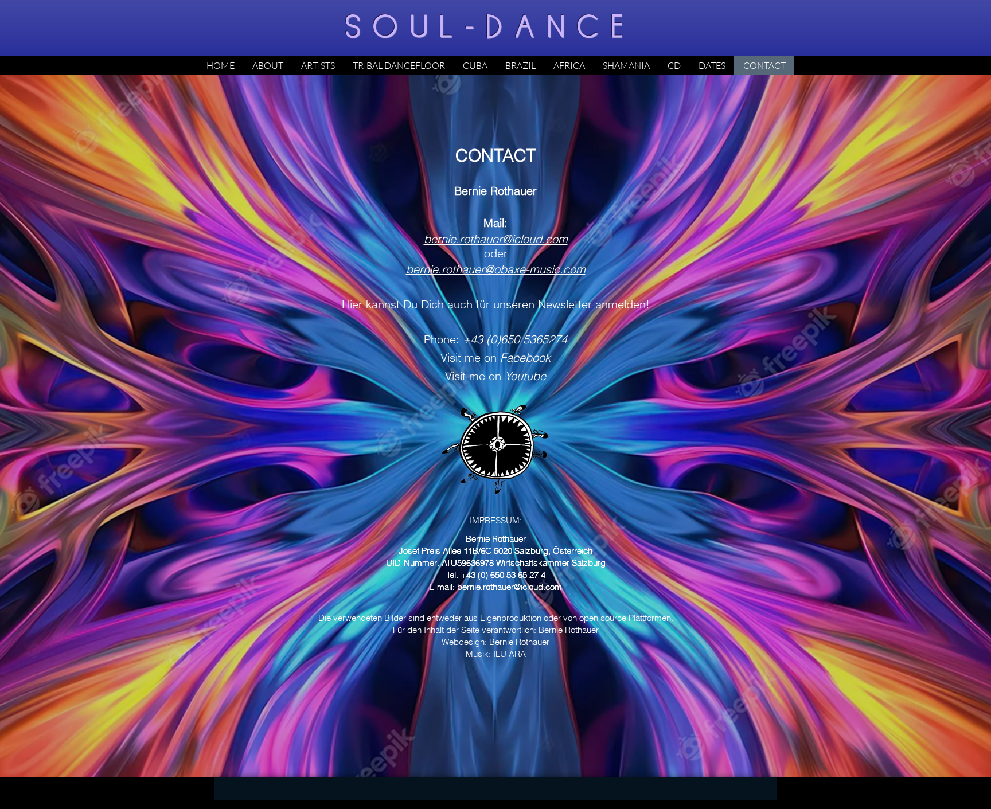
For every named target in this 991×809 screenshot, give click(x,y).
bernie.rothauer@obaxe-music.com (496, 269)
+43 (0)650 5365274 (515, 339)
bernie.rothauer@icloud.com (509, 586)
